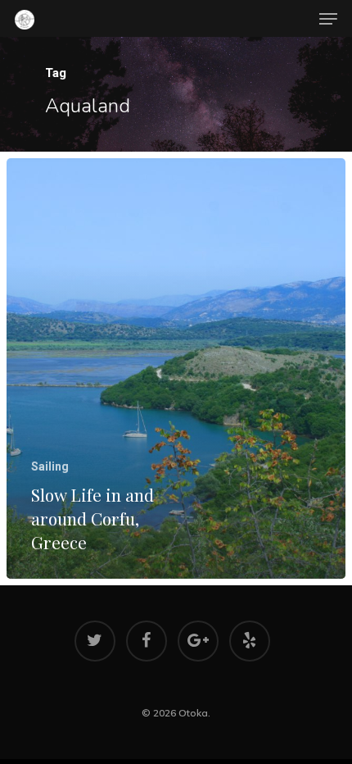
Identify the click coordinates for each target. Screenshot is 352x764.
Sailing (50, 466)
